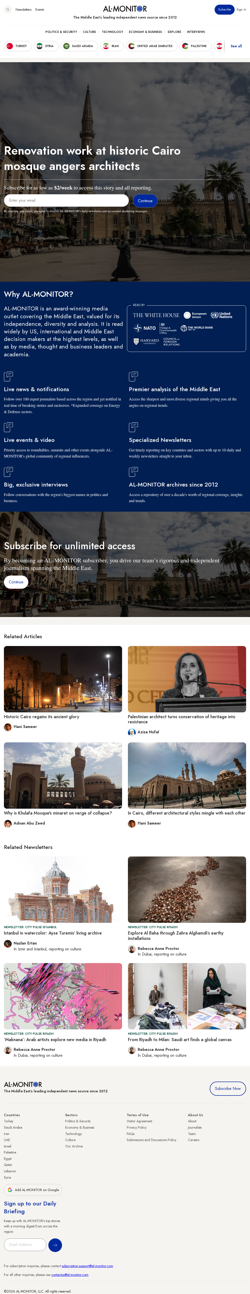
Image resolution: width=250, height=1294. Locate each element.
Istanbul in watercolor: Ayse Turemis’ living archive (53, 933)
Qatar (8, 1164)
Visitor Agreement (139, 1121)
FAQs (131, 1133)
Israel (7, 1146)
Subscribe (224, 9)
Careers (193, 1139)
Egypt (7, 1158)
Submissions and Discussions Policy (151, 1139)
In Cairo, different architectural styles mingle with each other (187, 813)
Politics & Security (61, 31)
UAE (7, 1139)
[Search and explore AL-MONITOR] (8, 9)
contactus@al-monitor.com (69, 1274)
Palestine (10, 1152)
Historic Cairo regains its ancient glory (41, 717)
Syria (7, 1177)
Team (192, 1133)
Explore (174, 31)
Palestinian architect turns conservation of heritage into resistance (181, 719)
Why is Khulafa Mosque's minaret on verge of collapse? (58, 813)
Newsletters (23, 9)
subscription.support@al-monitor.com (87, 1266)
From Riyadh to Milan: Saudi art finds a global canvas (180, 1039)
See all (236, 46)
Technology (112, 31)
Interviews (196, 31)
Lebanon (10, 1171)
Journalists (195, 1127)
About (192, 1121)
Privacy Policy (136, 1127)
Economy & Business (145, 31)
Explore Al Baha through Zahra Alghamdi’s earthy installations (176, 936)
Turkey (8, 1121)
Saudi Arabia (13, 1127)
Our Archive (74, 1146)
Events (39, 9)
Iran (6, 1133)
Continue (16, 582)
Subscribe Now (228, 1088)
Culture (89, 31)
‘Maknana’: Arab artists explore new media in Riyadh (55, 1039)
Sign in (241, 9)
